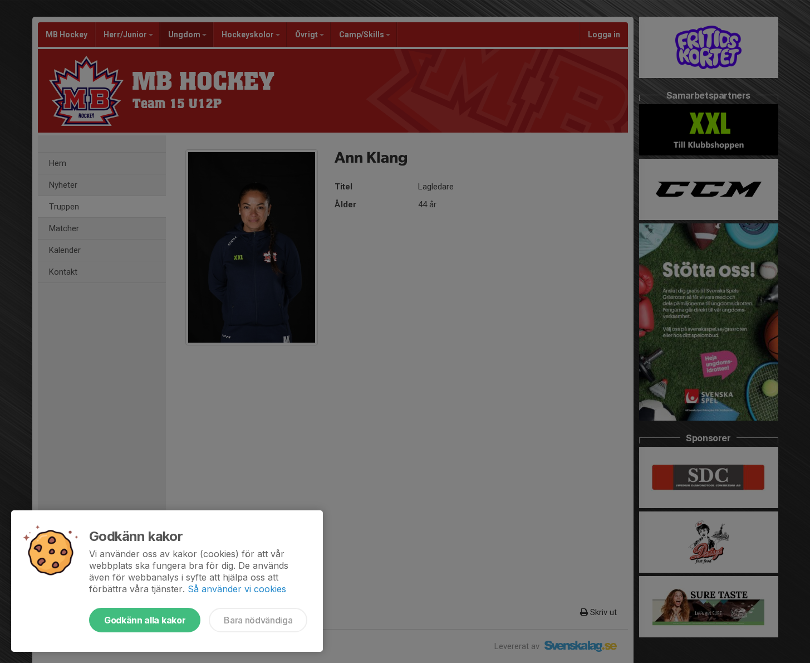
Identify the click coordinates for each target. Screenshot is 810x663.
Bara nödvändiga (258, 620)
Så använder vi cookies (237, 588)
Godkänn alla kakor (144, 620)
